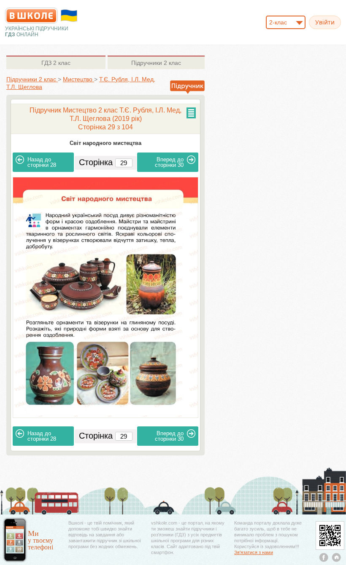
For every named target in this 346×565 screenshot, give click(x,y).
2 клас (55, 62)
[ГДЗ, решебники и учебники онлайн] (31, 16)
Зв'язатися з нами (253, 552)
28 (41, 162)
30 (169, 162)
